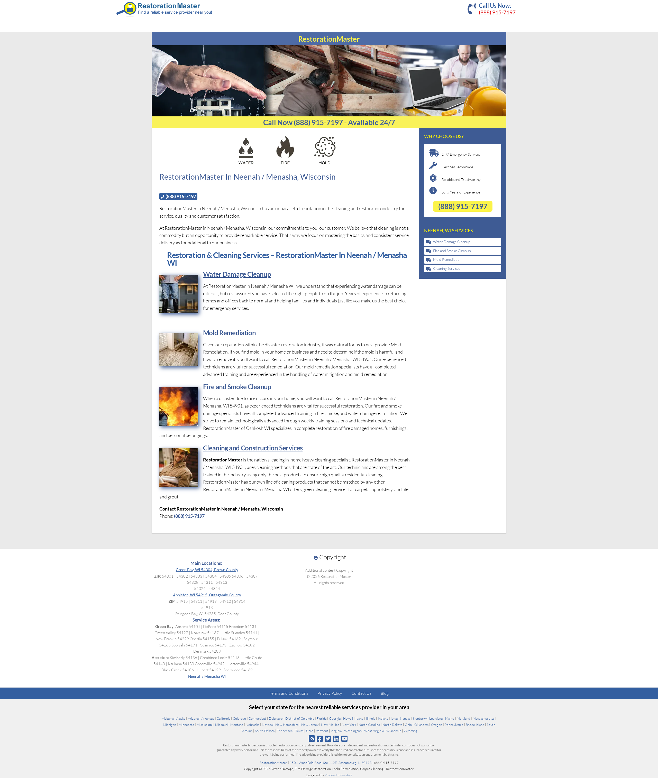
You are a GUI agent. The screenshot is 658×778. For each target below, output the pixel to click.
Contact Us (361, 693)
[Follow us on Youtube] (344, 738)
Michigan (169, 725)
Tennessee (285, 731)
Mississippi (205, 725)
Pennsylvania (454, 725)
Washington (353, 731)
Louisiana (436, 718)
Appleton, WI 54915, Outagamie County (207, 594)
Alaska (180, 718)
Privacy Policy (329, 693)
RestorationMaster (273, 763)
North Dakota (392, 725)
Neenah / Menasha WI (207, 676)
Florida (321, 718)
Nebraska (252, 725)
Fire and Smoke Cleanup (452, 250)
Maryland (463, 718)
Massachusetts (484, 718)
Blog (385, 693)
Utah (309, 731)
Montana (236, 725)
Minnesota (186, 725)
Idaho (359, 718)
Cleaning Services (446, 268)
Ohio (408, 725)
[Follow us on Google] (312, 738)
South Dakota (265, 731)
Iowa (394, 718)
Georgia (335, 718)
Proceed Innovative (338, 775)
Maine (449, 718)
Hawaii (348, 718)
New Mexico (330, 725)
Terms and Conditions (289, 693)
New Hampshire (287, 725)
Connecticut (257, 718)
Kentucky (420, 718)
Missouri (221, 725)
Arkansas (207, 718)
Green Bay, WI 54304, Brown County (207, 569)
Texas (299, 731)
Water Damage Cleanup (237, 274)
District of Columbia (299, 718)
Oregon (436, 725)
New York (349, 725)
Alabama (168, 718)
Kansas (405, 718)
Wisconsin (393, 731)
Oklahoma (421, 725)
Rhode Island (475, 725)
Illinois (370, 718)
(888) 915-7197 (497, 12)
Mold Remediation (447, 259)
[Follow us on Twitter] (327, 738)
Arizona (193, 718)
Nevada (267, 725)
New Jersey (309, 725)
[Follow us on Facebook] (319, 738)
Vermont (322, 731)
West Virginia (374, 731)
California (223, 718)
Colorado (239, 718)
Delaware (276, 718)
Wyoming (410, 731)
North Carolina (369, 725)
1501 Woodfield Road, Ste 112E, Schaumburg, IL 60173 (331, 763)
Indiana (383, 718)
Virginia (336, 731)
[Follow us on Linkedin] (336, 738)
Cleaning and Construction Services (253, 448)
